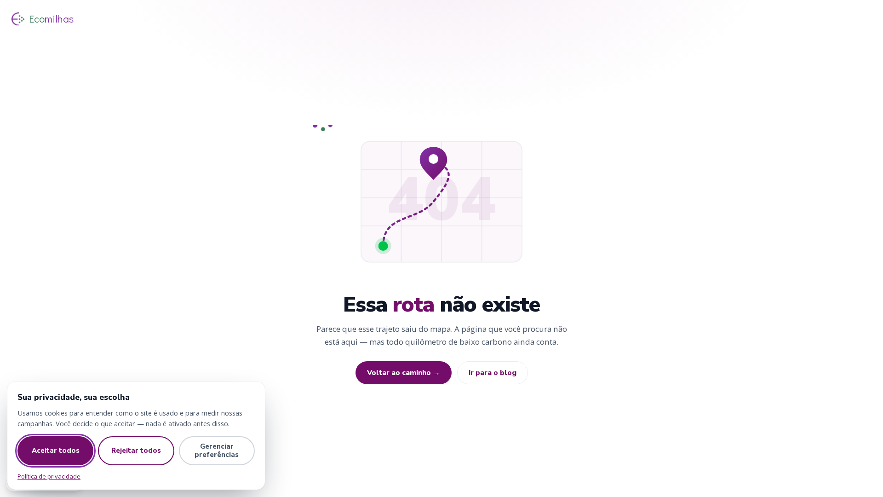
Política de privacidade (48, 476)
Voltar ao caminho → (403, 373)
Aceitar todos (56, 450)
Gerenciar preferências (217, 450)
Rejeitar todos (136, 450)
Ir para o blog (492, 373)
